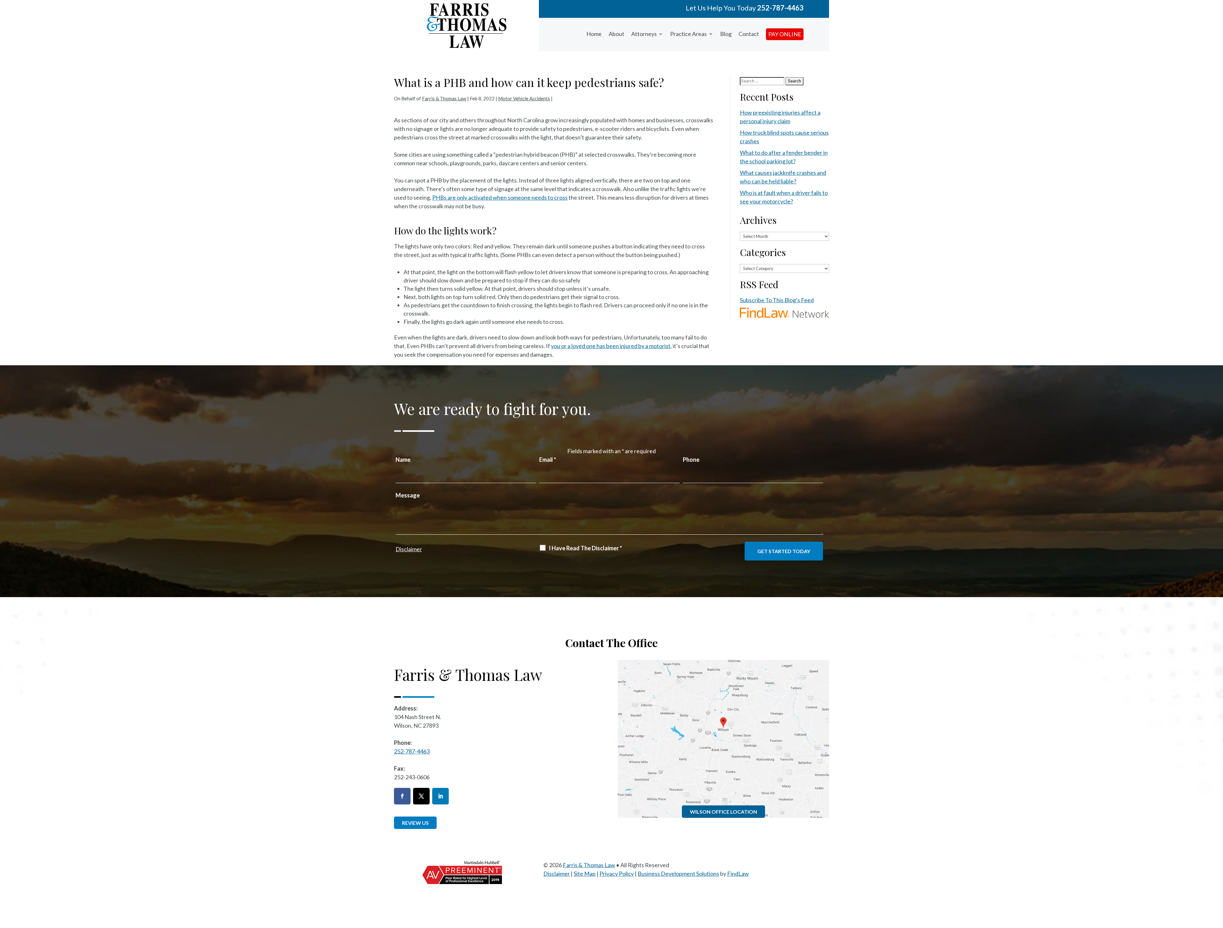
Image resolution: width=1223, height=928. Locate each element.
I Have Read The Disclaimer (585, 548)
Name (403, 459)
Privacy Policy (616, 873)
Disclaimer (409, 549)
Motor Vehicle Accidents (524, 98)
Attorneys (644, 33)
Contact (749, 33)
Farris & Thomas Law (444, 98)
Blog (726, 33)
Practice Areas (688, 33)
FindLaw (738, 873)
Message (408, 495)
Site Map (585, 873)
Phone (691, 459)
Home (594, 33)
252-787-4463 (780, 8)
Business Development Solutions (678, 873)
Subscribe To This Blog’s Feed (777, 299)
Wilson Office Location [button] (723, 812)
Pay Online (784, 34)
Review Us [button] (415, 823)
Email (547, 459)
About (616, 33)
